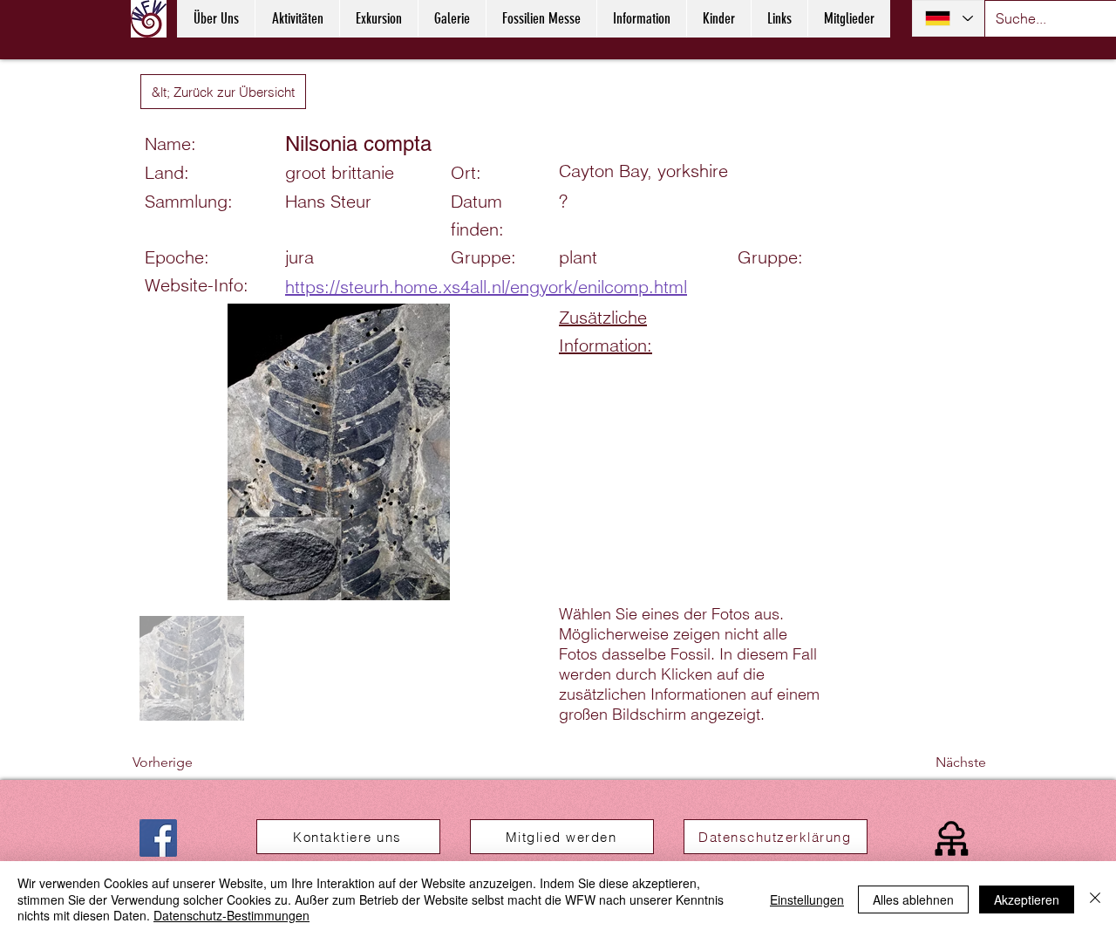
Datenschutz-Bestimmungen (231, 915)
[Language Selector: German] (948, 18)
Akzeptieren (1026, 899)
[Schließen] (1095, 899)
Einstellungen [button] (807, 899)
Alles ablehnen (913, 899)
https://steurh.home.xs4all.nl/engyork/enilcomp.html (486, 287)
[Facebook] (158, 838)
